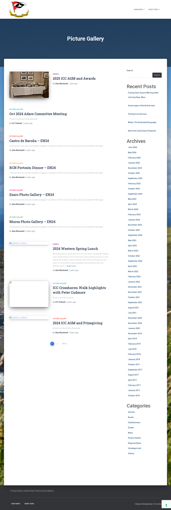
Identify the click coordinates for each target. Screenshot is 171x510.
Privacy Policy (16, 491)
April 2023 (132, 246)
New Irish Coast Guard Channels (142, 131)
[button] (144, 9)
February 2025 (134, 184)
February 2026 (134, 158)
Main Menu (138, 9)
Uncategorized (134, 448)
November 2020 (135, 323)
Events (56, 74)
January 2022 (134, 282)
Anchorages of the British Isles (141, 106)
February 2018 (134, 354)
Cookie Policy (29, 491)
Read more (71, 266)
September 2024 (135, 194)
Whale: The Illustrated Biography (142, 122)
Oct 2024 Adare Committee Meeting (38, 114)
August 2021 (133, 308)
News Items (153, 9)
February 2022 (134, 277)
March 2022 (133, 271)
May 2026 (132, 152)
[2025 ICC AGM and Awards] (29, 85)
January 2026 (134, 163)
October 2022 (134, 256)
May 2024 (132, 199)
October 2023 (134, 230)
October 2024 (134, 189)
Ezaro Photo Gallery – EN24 (31, 194)
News (130, 433)
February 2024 (134, 214)
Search (130, 70)
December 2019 (135, 333)
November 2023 (135, 225)
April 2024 (132, 204)
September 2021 (135, 302)
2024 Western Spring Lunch (75, 248)
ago (73, 84)
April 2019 (132, 339)
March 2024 (133, 209)
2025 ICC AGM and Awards (74, 78)
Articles (131, 412)
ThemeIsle (157, 504)
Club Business (134, 422)
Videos (131, 453)
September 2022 (135, 261)
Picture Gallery (16, 109)
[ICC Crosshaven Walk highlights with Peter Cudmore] (29, 294)
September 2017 (135, 370)
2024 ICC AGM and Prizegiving (77, 323)
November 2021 (135, 292)
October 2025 (134, 173)
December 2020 (135, 318)
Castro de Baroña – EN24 (29, 141)
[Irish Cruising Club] (19, 9)
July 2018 (132, 349)
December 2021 (135, 287)
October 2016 (134, 395)
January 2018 (134, 359)
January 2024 (134, 220)
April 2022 (132, 266)
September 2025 (135, 178)
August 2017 (133, 375)
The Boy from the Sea (137, 114)
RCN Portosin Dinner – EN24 (32, 167)
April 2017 (132, 380)
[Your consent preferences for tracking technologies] (166, 505)
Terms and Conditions (44, 491)
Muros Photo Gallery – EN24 (32, 221)
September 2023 (135, 235)
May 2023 (132, 240)
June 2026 (132, 147)
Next (64, 344)
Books (131, 417)
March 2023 (133, 251)
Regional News (134, 443)
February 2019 (134, 344)
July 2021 (132, 313)
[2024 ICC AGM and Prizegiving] (29, 317)
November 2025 (135, 168)
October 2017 (134, 364)
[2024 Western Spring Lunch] (29, 243)
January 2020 (134, 328)
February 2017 (134, 385)
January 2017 (134, 390)
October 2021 (134, 297)
